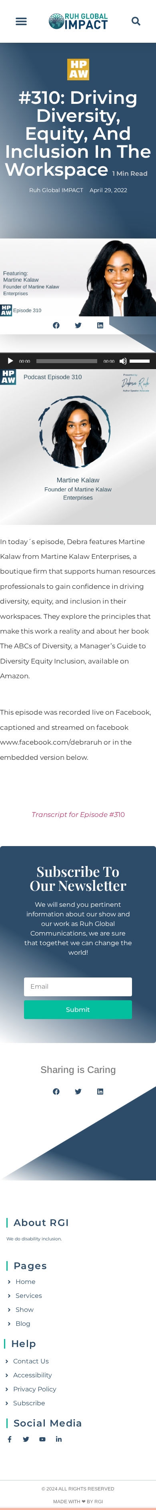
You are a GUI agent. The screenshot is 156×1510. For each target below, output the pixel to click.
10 (80, 815)
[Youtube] (42, 1439)
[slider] (141, 360)
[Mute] (123, 361)
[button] (21, 21)
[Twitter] (26, 1439)
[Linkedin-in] (59, 1439)
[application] (78, 361)
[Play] (10, 361)
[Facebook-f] (9, 1439)
